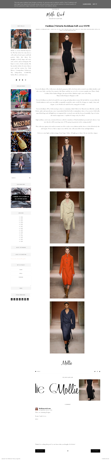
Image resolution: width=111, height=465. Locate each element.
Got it (95, 4)
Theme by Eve (105, 458)
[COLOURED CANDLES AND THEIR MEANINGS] (21, 109)
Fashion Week (68, 29)
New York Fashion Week (87, 29)
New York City (76, 29)
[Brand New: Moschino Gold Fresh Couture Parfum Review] (21, 151)
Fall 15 (56, 29)
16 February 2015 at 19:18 (45, 410)
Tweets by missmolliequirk (18, 258)
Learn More (87, 4)
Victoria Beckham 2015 (69, 30)
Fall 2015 (61, 29)
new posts (40, 450)
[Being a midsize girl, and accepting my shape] (21, 173)
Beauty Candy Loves (40, 416)
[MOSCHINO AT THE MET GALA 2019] (21, 130)
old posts (95, 450)
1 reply (38, 371)
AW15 (52, 29)
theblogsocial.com (45, 408)
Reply (36, 419)
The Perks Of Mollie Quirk (12, 458)
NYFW (96, 29)
